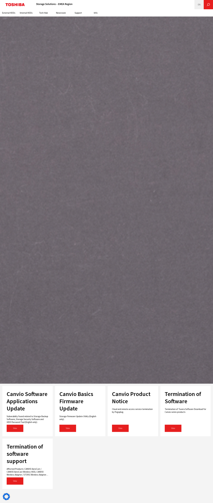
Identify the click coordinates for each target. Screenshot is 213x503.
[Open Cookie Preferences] (6, 499)
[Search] (208, 4)
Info (96, 12)
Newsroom (61, 12)
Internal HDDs (26, 12)
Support (78, 12)
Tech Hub (43, 12)
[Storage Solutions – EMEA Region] (54, 4)
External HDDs (8, 12)
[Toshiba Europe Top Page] (15, 4)
